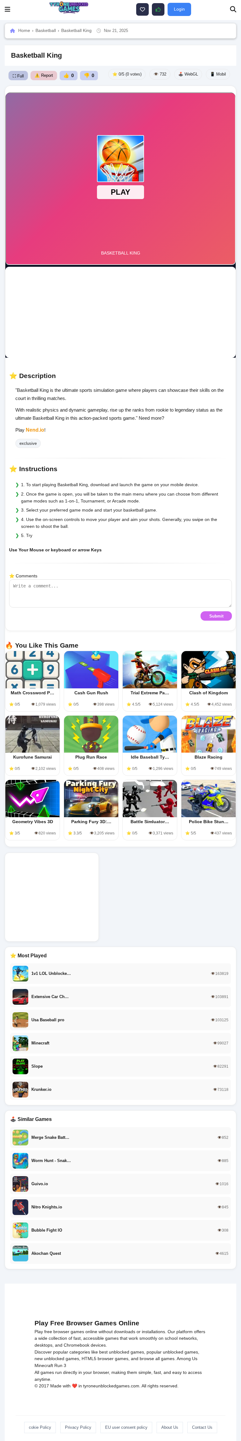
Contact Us (202, 1427)
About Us (169, 1427)
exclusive (28, 443)
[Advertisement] (120, 312)
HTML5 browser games (105, 1358)
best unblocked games (121, 1351)
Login (179, 9)
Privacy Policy (78, 1427)
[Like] (142, 9)
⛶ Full (18, 76)
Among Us (187, 1358)
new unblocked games (57, 1358)
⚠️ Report (44, 75)
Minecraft (44, 1365)
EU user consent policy (126, 1427)
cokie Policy (40, 1427)
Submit (216, 616)
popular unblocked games (172, 1351)
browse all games (157, 1358)
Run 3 (60, 1365)
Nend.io (35, 430)
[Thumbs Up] (158, 9)
